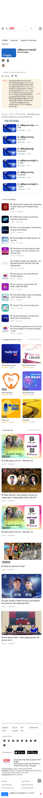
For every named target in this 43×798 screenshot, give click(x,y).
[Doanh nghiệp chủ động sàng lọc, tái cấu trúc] (5, 240)
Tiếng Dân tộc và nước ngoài (28, 40)
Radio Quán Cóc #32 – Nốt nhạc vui (18, 460)
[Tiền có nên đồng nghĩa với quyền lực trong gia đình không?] (5, 230)
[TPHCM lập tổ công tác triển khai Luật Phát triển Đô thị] (5, 219)
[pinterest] (17, 741)
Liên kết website (33, 727)
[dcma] (31, 741)
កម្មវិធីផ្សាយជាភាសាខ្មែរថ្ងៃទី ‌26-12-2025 (28, 161)
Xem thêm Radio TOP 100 (33, 430)
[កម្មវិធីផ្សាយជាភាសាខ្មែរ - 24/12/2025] (9, 175)
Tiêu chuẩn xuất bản (28, 788)
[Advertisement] (21, 682)
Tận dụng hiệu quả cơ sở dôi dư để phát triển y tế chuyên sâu (24, 317)
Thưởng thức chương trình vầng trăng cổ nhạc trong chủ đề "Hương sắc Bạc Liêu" (25, 206)
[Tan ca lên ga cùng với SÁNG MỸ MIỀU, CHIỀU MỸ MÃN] (5, 286)
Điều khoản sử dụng (27, 784)
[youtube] (9, 741)
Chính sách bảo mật (7, 788)
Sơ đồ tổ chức (26, 781)
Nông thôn (26, 420)
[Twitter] (35, 741)
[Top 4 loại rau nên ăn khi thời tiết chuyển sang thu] (5, 276)
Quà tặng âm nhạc (28, 393)
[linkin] (22, 741)
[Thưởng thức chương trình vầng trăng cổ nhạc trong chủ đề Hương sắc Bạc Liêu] (5, 206)
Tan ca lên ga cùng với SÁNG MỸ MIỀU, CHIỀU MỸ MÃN (23, 285)
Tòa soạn (14, 727)
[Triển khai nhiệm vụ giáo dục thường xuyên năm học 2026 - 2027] (5, 297)
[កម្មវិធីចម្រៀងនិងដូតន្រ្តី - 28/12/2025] (9, 152)
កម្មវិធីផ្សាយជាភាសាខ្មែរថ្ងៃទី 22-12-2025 (28, 185)
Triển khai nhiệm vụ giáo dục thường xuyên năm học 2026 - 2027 (25, 296)
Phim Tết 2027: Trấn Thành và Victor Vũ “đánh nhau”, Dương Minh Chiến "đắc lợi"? (19, 496)
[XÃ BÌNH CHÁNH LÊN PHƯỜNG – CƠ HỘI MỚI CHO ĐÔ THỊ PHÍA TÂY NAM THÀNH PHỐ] (5, 263)
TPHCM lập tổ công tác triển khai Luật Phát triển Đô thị (24, 218)
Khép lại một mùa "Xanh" (14, 566)
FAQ (22, 731)
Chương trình (14, 40)
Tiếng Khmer (5, 44)
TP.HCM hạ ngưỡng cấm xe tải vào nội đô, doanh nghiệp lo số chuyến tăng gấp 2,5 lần (25, 328)
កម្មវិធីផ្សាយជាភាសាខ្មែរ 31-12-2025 (28, 126)
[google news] (26, 741)
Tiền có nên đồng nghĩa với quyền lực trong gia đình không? (25, 228)
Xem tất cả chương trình (33, 339)
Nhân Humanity (7, 393)
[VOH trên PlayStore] (32, 753)
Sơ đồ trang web (6, 784)
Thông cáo (15, 731)
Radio (5, 40)
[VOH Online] (11, 29)
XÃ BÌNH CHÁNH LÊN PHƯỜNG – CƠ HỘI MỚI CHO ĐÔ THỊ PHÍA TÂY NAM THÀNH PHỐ (25, 263)
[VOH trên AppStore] (20, 753)
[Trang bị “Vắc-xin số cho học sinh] (5, 307)
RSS (22, 727)
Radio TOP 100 (8, 430)
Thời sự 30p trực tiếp (9, 365)
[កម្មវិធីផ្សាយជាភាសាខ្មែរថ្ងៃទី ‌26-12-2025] (9, 163)
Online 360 (5, 420)
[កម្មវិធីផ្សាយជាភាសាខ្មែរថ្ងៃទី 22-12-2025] (9, 187)
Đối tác (4, 731)
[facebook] (4, 741)
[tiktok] (13, 741)
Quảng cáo (5, 727)
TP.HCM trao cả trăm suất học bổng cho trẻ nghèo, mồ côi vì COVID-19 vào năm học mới (25, 250)
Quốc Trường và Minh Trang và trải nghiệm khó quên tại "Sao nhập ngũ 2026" (21, 601)
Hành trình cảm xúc (29, 365)
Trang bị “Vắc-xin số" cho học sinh (25, 305)
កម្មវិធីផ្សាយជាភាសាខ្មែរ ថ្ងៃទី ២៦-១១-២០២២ (21, 793)
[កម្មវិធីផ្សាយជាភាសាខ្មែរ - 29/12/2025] (9, 140)
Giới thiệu (4, 781)
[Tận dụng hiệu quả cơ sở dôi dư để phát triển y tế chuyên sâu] (5, 318)
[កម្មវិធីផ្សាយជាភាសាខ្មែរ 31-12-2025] (9, 128)
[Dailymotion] (4, 745)
